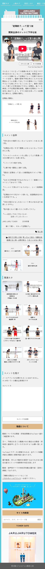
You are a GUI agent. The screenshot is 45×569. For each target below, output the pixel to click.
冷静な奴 (38, 237)
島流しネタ (28, 3)
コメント (6, 385)
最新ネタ (5, 3)
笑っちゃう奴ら (28, 237)
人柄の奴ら (22, 240)
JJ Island (22, 497)
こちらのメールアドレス (11, 478)
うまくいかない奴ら (34, 240)
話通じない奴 (12, 240)
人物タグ (16, 3)
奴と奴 (40, 232)
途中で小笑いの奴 (15, 237)
